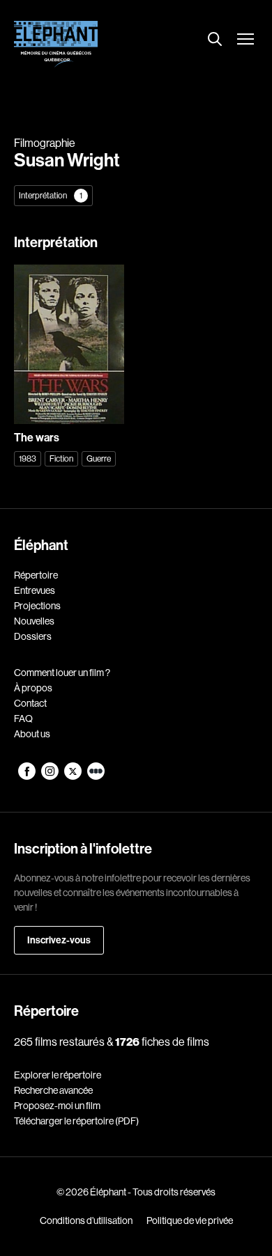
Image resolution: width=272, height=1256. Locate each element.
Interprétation (50, 195)
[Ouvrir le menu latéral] (245, 40)
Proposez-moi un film (57, 1105)
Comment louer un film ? (62, 672)
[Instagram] (50, 776)
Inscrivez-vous (59, 940)
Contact (30, 703)
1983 (27, 458)
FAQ (23, 718)
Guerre (98, 458)
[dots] (96, 776)
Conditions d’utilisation (86, 1220)
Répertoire (36, 575)
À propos (33, 688)
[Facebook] (27, 776)
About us (32, 734)
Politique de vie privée (189, 1220)
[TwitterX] (73, 776)
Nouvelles (34, 621)
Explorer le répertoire (57, 1075)
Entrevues (34, 590)
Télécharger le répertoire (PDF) (76, 1121)
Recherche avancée (53, 1090)
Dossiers (33, 636)
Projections (37, 605)
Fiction (61, 458)
